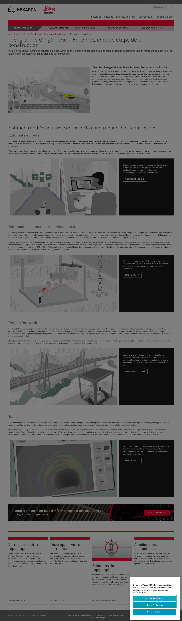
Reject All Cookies (155, 605)
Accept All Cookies (154, 598)
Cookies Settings (155, 612)
